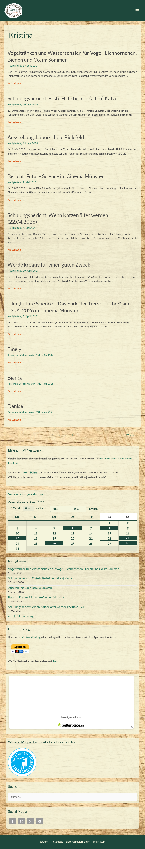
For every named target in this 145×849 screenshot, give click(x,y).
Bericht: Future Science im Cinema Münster (56, 176)
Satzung (44, 841)
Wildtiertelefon (27, 355)
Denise (15, 406)
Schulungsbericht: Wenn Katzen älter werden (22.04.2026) (46, 607)
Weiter (131, 434)
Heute (28, 508)
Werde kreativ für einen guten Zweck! (50, 264)
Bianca (15, 377)
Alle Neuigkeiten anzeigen (22, 616)
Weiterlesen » (15, 83)
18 (72, 434)
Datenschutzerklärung (78, 841)
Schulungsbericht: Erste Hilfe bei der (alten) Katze (62, 98)
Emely (14, 349)
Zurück (17, 508)
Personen (13, 355)
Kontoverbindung (31, 637)
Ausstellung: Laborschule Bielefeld (46, 137)
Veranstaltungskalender (25, 494)
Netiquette (57, 841)
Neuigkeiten (14, 65)
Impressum (99, 841)
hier (55, 661)
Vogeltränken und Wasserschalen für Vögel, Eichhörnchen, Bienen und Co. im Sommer (63, 569)
